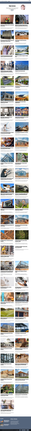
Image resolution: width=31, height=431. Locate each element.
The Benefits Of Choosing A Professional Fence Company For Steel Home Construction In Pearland (7, 256)
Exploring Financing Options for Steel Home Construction (21, 302)
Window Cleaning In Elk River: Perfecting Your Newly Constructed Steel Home (21, 163)
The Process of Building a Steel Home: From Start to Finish (21, 178)
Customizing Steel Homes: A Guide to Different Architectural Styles (20, 102)
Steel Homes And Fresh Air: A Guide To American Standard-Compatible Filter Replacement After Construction (7, 179)
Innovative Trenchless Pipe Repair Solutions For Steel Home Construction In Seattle (7, 303)
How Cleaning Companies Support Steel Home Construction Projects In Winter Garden (21, 287)
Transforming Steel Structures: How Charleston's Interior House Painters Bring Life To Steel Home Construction (7, 271)
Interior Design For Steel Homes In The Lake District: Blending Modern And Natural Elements (6, 117)
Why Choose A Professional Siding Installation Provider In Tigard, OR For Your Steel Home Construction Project (21, 194)
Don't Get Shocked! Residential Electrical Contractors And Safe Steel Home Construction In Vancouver (7, 148)
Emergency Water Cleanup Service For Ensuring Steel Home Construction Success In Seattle (7, 102)
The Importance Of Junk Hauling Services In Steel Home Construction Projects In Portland (7, 395)
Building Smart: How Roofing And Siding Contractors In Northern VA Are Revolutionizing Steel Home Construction (21, 25)
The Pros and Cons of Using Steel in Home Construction (21, 147)
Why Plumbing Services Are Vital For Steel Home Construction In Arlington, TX (6, 287)
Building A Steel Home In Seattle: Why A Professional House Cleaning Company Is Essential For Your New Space (7, 194)
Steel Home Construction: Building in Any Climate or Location (21, 271)
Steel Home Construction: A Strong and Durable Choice (21, 394)
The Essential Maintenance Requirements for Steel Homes (21, 132)
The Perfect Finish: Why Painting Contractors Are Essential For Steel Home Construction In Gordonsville (7, 133)
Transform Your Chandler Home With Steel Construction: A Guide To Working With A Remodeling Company (7, 410)
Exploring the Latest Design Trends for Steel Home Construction (6, 349)
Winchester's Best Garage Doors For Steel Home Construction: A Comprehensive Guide (20, 318)
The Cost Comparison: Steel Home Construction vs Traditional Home (20, 41)
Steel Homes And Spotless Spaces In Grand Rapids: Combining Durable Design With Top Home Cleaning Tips (7, 71)
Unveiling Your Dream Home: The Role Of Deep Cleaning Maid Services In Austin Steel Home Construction (21, 379)
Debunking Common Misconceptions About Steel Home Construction (7, 333)
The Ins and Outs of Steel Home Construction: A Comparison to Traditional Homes (22, 87)
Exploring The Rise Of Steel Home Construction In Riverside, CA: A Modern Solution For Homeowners (21, 117)
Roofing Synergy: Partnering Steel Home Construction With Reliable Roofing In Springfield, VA (21, 209)
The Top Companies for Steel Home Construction (20, 333)
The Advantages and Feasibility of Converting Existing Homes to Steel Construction (21, 247)
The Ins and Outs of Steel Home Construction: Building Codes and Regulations (21, 225)
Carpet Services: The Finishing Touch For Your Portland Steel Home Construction (7, 25)
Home (9, 1)
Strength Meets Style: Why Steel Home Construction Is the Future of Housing (7, 225)
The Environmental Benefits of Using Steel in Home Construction (6, 379)
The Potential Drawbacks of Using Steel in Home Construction (6, 364)
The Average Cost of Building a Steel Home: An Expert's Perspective (7, 163)
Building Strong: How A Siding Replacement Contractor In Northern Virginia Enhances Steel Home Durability (21, 364)
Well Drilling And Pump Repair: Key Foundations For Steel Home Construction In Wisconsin (21, 349)
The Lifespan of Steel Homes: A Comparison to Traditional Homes (21, 56)
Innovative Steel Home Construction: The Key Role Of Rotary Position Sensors (7, 209)
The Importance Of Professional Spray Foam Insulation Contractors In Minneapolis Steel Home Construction (7, 56)
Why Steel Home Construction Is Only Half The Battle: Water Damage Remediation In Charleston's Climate (7, 41)
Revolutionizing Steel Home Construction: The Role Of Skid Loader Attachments (7, 87)
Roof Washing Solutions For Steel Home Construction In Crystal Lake (7, 241)
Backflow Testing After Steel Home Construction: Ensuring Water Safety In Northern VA (7, 318)
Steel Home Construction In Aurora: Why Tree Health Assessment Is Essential (21, 241)
